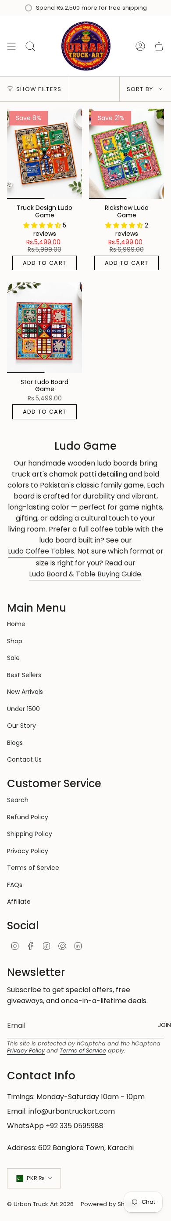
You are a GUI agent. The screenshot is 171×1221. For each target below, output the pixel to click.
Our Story (21, 725)
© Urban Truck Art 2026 (40, 1204)
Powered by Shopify (110, 1204)
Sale (13, 657)
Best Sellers (24, 675)
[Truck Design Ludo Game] (44, 154)
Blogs (15, 742)
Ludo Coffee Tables (41, 551)
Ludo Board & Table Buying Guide (85, 574)
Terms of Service (33, 867)
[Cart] (159, 46)
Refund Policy (27, 817)
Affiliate (19, 901)
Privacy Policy (27, 851)
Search (17, 800)
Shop (14, 641)
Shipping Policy (29, 833)
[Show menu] (11, 46)
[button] (43, 225)
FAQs (14, 884)
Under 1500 (23, 708)
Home (16, 624)
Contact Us (24, 759)
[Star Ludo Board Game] (44, 327)
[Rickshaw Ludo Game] (126, 154)
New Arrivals (25, 691)
